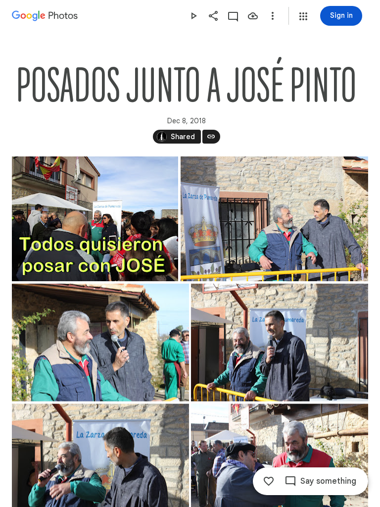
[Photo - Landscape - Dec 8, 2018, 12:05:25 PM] (274, 218)
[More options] (273, 16)
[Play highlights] (193, 16)
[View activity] (233, 16)
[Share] (213, 16)
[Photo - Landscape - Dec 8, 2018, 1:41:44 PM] (95, 218)
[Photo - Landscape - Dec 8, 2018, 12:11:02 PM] (279, 343)
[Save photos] (253, 16)
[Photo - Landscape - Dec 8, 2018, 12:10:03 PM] (100, 343)
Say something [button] (328, 481)
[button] (303, 16)
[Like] (269, 481)
